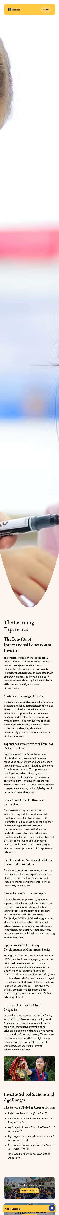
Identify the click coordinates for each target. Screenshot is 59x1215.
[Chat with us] (52, 1208)
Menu (46, 9)
